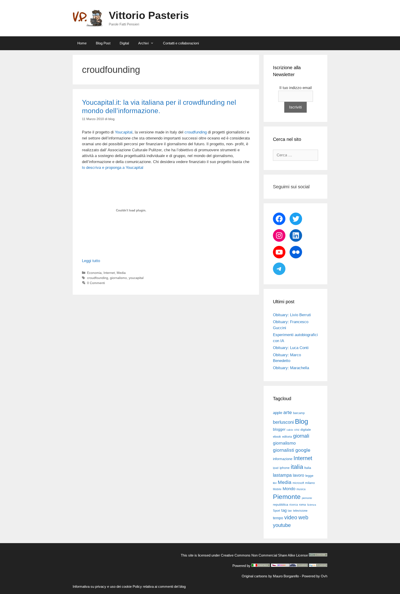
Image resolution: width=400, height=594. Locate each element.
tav (290, 510)
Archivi (143, 43)
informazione (282, 459)
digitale (305, 429)
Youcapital (123, 132)
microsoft (298, 483)
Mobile (277, 489)
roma (302, 504)
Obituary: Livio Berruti (292, 315)
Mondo (289, 488)
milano (310, 483)
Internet (109, 273)
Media (121, 273)
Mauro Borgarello (286, 576)
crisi (296, 429)
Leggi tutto (91, 261)
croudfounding (97, 278)
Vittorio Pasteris (149, 15)
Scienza (311, 504)
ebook (277, 436)
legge (309, 475)
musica (301, 489)
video (290, 517)
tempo (278, 518)
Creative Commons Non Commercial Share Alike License (264, 555)
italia (297, 466)
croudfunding (195, 132)
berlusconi (283, 422)
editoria (287, 436)
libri (275, 483)
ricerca (293, 504)
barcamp (299, 413)
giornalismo (118, 278)
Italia (307, 468)
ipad (275, 468)
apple (277, 413)
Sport (276, 510)
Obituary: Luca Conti (291, 348)
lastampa (282, 475)
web (303, 517)
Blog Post (103, 43)
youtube (282, 525)
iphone (285, 468)
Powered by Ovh (314, 576)
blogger (279, 429)
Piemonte (287, 496)
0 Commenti (96, 283)
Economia (94, 273)
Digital (124, 43)
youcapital (136, 278)
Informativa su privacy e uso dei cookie (102, 586)
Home (82, 43)
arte (287, 412)
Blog (301, 421)
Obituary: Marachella (291, 368)
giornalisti (283, 450)
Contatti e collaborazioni (181, 43)
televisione (300, 510)
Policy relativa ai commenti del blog (159, 586)
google (302, 450)
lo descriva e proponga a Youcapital (112, 167)
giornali (301, 436)
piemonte (307, 498)
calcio (290, 429)
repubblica (280, 504)
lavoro (298, 475)
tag (284, 510)
